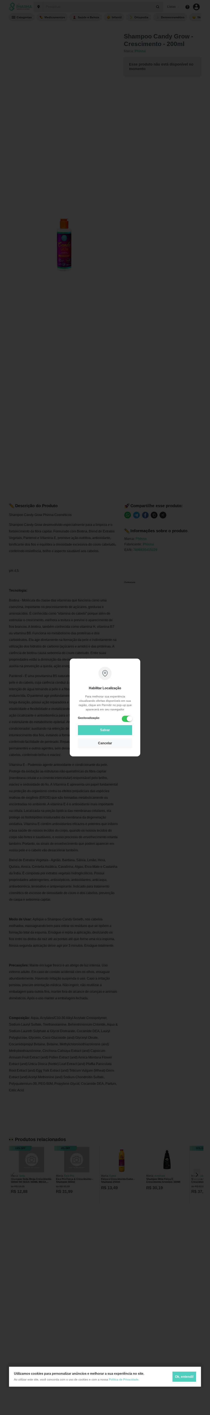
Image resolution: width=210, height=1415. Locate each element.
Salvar (105, 730)
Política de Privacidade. (124, 1379)
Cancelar (105, 743)
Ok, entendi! (184, 1376)
